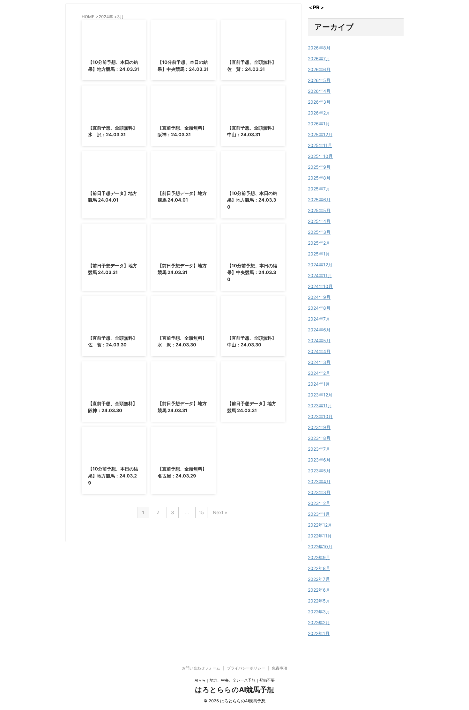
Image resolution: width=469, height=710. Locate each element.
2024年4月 (319, 351)
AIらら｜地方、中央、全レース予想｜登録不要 (235, 680)
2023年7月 (319, 449)
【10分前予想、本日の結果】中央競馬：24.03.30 (252, 272)
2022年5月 (319, 600)
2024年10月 (320, 286)
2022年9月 (319, 557)
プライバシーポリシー (246, 668)
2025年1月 (319, 253)
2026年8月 (319, 47)
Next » (220, 512)
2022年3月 (319, 611)
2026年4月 (319, 91)
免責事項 (279, 668)
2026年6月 (319, 69)
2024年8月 (319, 308)
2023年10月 (320, 416)
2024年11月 (320, 275)
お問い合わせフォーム (201, 668)
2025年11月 (320, 145)
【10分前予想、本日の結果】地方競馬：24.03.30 (252, 200)
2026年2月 (319, 112)
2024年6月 (319, 329)
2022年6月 (319, 590)
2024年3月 (319, 362)
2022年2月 (319, 622)
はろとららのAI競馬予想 (234, 689)
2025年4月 (319, 221)
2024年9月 (319, 297)
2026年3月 (319, 102)
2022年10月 (320, 546)
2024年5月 (319, 340)
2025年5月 (319, 210)
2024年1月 (319, 384)
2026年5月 (319, 80)
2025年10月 (320, 156)
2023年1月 (319, 514)
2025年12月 (320, 134)
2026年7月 (319, 58)
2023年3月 (319, 492)
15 (201, 512)
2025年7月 (319, 188)
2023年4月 (319, 481)
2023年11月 (320, 405)
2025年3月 (319, 232)
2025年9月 (319, 167)
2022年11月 (320, 535)
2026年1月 (319, 123)
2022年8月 (319, 568)
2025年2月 (319, 243)
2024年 (106, 16)
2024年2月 (319, 373)
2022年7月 (319, 579)
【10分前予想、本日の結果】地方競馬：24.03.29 (113, 475)
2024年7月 (319, 319)
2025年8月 (319, 178)
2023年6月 (319, 459)
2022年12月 (320, 525)
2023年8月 (319, 438)
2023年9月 (319, 427)
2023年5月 (319, 470)
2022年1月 (319, 633)
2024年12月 (320, 264)
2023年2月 (319, 503)
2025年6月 (319, 199)
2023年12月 (320, 394)
